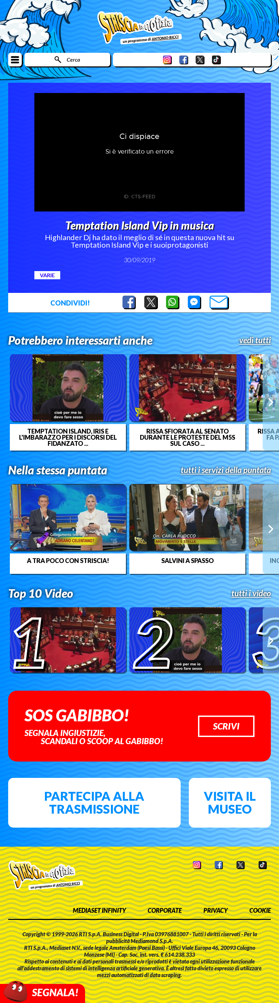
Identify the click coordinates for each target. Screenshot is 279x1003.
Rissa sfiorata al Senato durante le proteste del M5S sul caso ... (187, 437)
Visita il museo (230, 802)
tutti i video (251, 593)
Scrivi (226, 726)
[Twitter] (200, 59)
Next (271, 402)
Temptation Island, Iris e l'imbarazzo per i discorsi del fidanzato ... (68, 437)
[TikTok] (216, 59)
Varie (47, 275)
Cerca (73, 59)
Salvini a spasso (187, 561)
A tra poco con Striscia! (68, 561)
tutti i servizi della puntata (226, 470)
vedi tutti (255, 340)
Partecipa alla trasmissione (94, 802)
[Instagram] (167, 59)
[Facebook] (183, 59)
